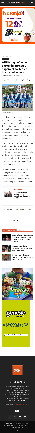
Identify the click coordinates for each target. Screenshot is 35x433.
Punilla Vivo (20, 425)
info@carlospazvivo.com (21, 404)
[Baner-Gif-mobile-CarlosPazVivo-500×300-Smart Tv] (16, 346)
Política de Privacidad (17, 427)
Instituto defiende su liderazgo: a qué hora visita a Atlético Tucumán (22, 248)
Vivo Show (7, 425)
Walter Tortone (8, 75)
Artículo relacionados (9, 230)
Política (13, 425)
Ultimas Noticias (9, 423)
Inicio (3, 56)
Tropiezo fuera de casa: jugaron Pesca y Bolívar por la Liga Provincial (22, 257)
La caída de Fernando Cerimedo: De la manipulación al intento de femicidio (22, 195)
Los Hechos (18, 423)
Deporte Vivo (9, 56)
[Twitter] (20, 417)
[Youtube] (25, 417)
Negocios (26, 425)
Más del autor (22, 230)
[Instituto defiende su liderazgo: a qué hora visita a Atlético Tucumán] (6, 248)
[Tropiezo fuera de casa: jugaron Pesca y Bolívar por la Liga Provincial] (6, 257)
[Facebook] (10, 417)
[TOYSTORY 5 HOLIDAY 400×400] (17, 299)
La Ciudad (25, 423)
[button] (32, 2)
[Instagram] (15, 417)
